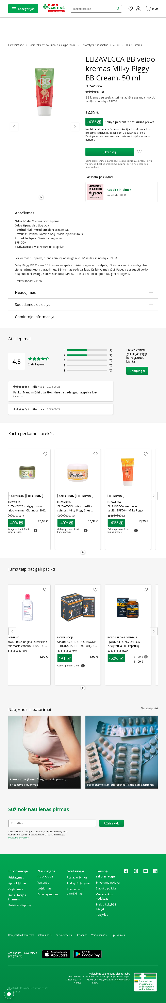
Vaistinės (43, 882)
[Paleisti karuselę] (41, 197)
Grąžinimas (15, 889)
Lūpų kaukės (118, 935)
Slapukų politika (106, 888)
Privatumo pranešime (18, 837)
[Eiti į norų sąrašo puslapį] (130, 8)
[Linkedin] (155, 872)
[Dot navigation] (46, 197)
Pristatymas (16, 877)
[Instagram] (135, 872)
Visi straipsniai (149, 708)
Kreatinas (82, 935)
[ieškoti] (118, 9)
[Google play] (87, 954)
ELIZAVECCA (93, 86)
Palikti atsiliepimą (19, 905)
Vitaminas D (45, 935)
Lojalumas (44, 888)
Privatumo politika (108, 882)
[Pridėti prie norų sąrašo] (139, 152)
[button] (94, 91)
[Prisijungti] (138, 8)
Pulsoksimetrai (64, 935)
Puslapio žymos (77, 877)
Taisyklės (102, 914)
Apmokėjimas (17, 883)
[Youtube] (145, 872)
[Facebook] (126, 872)
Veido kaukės (98, 935)
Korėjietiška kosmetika (21, 935)
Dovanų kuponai (48, 894)
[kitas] (75, 127)
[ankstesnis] (14, 127)
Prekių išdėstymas (79, 883)
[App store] (56, 954)
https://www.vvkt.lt (120, 979)
